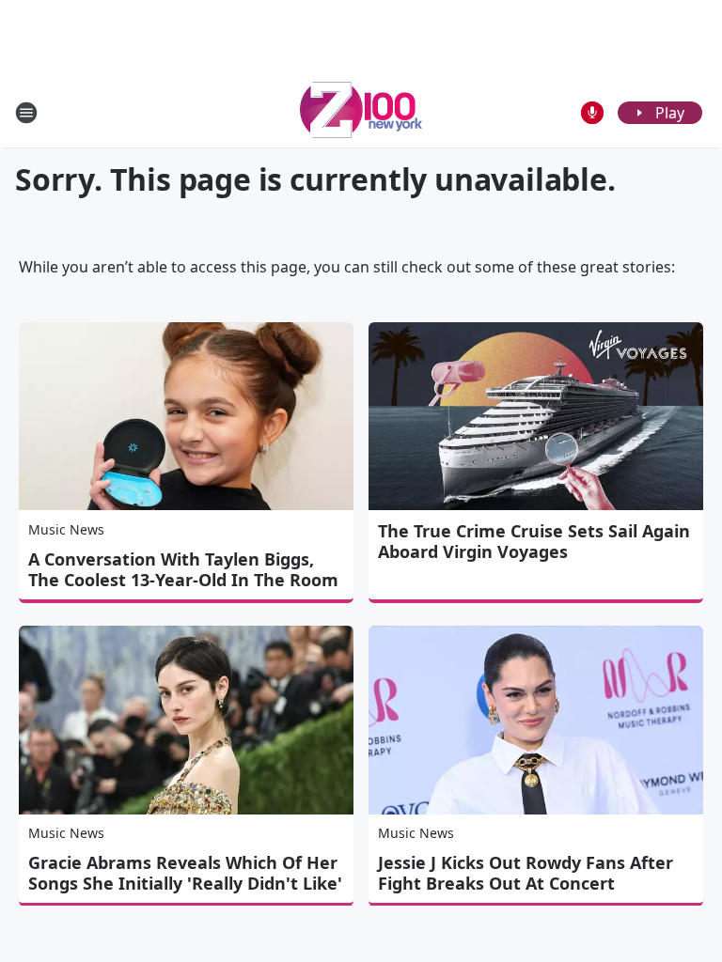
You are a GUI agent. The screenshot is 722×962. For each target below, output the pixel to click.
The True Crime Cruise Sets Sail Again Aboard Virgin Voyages (534, 541)
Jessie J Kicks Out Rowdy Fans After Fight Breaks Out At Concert (525, 872)
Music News (66, 529)
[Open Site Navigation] (26, 112)
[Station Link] (361, 112)
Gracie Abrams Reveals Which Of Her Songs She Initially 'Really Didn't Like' (185, 872)
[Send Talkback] (592, 112)
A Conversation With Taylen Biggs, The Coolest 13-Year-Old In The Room (183, 569)
